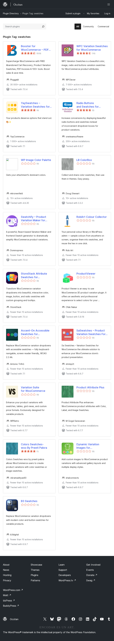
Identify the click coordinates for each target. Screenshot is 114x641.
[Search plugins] (43, 26)
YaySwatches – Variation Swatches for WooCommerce (35, 104)
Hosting (7, 575)
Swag (90, 580)
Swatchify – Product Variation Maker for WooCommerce (33, 218)
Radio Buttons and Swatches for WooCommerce (87, 104)
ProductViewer (85, 273)
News (6, 569)
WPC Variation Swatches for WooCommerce (92, 48)
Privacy (7, 580)
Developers (64, 575)
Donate (91, 575)
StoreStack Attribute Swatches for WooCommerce (34, 275)
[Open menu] (109, 4)
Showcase (36, 564)
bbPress (9, 600)
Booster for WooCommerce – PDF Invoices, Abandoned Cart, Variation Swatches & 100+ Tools (36, 48)
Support (62, 569)
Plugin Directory (11, 13)
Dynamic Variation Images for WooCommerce (87, 446)
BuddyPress (11, 605)
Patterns (35, 580)
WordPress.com (13, 590)
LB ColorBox (84, 160)
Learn (61, 564)
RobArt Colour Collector (91, 216)
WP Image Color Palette (36, 160)
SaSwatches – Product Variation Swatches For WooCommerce (91, 332)
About (6, 564)
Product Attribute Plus (90, 387)
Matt (7, 595)
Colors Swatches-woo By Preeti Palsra (34, 446)
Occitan (14, 619)
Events (90, 569)
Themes (35, 569)
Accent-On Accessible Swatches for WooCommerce (35, 332)
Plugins (34, 575)
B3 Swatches (29, 501)
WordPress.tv (67, 580)
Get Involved (93, 564)
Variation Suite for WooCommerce (33, 389)
